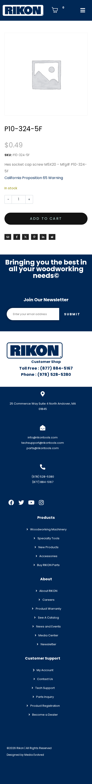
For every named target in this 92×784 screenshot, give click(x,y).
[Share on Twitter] (25, 237)
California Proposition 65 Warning (33, 177)
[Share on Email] (7, 237)
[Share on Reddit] (52, 237)
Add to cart (46, 218)
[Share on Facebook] (16, 237)
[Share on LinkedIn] (43, 237)
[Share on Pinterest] (34, 237)
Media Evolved (34, 755)
